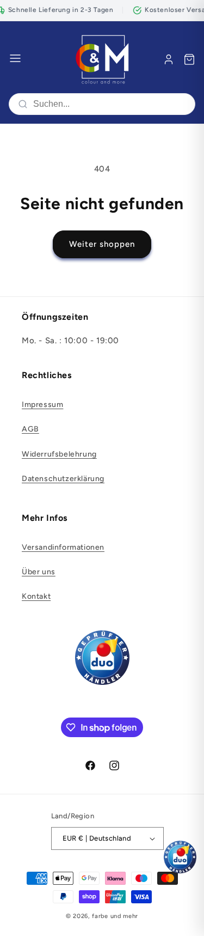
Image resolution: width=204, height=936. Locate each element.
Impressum (42, 404)
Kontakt (36, 596)
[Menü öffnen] (15, 59)
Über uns (38, 571)
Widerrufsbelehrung (59, 454)
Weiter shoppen (102, 244)
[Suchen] (23, 104)
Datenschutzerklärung (63, 478)
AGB (30, 429)
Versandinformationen (63, 547)
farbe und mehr (115, 916)
